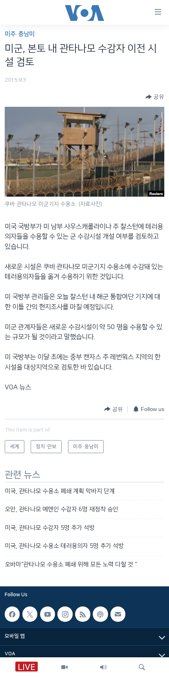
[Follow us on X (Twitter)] (29, 613)
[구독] (117, 613)
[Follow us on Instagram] (64, 613)
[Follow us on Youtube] (47, 613)
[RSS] (82, 613)
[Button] (154, 97)
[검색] (142, 667)
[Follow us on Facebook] (12, 613)
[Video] (64, 667)
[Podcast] (100, 613)
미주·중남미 (20, 34)
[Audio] (103, 667)
